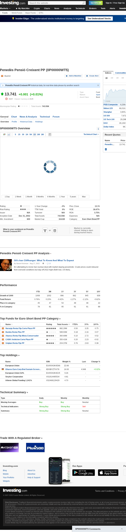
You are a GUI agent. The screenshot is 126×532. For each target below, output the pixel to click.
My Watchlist (24, 8)
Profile (14, 122)
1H (27, 134)
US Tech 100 (109, 119)
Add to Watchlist (75, 76)
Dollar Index (109, 127)
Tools (103, 8)
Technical (45, 116)
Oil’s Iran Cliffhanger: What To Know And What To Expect (44, 260)
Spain (98, 95)
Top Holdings (9, 355)
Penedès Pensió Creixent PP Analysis (24, 253)
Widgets (6, 481)
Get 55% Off (96, 3)
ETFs (41, 13)
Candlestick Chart (4, 134)
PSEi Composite (111, 105)
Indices (108, 73)
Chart (14, 116)
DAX (106, 123)
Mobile (6, 474)
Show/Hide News (49, 134)
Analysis (67, 8)
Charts (47, 8)
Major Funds (30, 13)
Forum (56, 116)
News (56, 8)
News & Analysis (28, 116)
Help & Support (34, 477)
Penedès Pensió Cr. (113, 144)
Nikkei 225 (108, 108)
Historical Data (26, 122)
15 (19, 134)
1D (34, 134)
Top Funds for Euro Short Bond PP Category (29, 318)
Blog (5, 470)
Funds (5, 13)
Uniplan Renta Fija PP (15, 343)
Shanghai (108, 112)
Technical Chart (91, 134)
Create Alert (93, 76)
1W (38, 134)
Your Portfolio (8, 477)
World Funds (17, 13)
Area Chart (8, 134)
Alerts (112, 8)
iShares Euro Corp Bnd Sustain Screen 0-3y (23, 369)
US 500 (107, 116)
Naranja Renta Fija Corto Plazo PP (20, 328)
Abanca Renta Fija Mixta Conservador (22, 336)
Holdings (39, 122)
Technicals (80, 8)
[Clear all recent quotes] (106, 148)
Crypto (37, 8)
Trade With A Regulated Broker (20, 438)
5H (31, 134)
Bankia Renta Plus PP (15, 332)
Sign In (109, 3)
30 (23, 134)
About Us (31, 470)
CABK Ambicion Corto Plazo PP (19, 339)
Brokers (92, 8)
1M (42, 134)
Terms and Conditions (104, 491)
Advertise (31, 474)
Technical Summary (13, 392)
